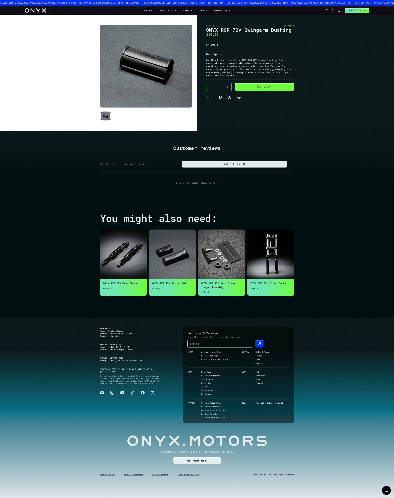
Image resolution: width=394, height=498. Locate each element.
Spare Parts (207, 379)
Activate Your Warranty (213, 417)
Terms (136, 383)
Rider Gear (206, 383)
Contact (259, 363)
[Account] (333, 10)
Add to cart (265, 86)
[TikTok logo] (132, 392)
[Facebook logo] (142, 392)
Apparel (205, 386)
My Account (206, 394)
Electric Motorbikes (211, 375)
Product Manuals (209, 414)
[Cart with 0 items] (338, 10)
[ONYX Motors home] (36, 10)
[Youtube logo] (122, 392)
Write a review (234, 164)
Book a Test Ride (209, 355)
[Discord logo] (102, 392)
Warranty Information (212, 406)
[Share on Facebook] (220, 97)
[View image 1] (105, 116)
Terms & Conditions (133, 474)
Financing (188, 10)
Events (258, 355)
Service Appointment (211, 403)
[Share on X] (229, 97)
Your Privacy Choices (188, 474)
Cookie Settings (160, 474)
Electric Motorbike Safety (214, 359)
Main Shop (206, 372)
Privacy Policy (123, 383)
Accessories (207, 390)
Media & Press (262, 352)
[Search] (327, 10)
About (258, 359)
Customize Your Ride (211, 352)
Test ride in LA (197, 460)
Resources (260, 375)
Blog (257, 379)
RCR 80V (148, 10)
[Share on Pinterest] (239, 97)
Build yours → (357, 10)
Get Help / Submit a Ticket (269, 403)
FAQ (257, 372)
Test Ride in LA (167, 10)
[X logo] (153, 392)
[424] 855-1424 (107, 371)
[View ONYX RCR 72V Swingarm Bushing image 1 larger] (146, 66)
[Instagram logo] (112, 392)
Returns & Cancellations (213, 410)
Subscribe (259, 344)
